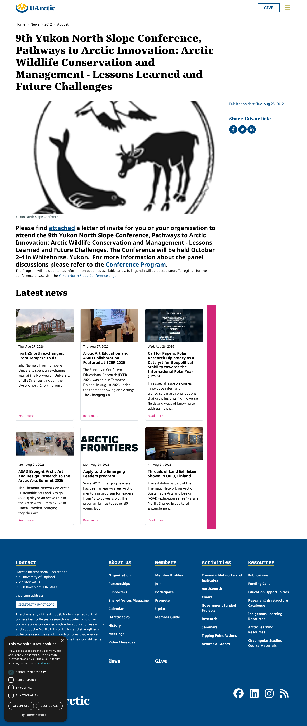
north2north (212, 588)
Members (165, 562)
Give (268, 7)
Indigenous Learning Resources (265, 616)
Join (158, 583)
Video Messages (122, 642)
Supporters (118, 592)
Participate (164, 592)
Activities (216, 562)
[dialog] (35, 679)
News (34, 24)
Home (20, 24)
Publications (258, 575)
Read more (26, 416)
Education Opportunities (268, 592)
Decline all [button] (49, 706)
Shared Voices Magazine (129, 600)
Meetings (116, 633)
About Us (120, 562)
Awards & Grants (216, 644)
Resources (261, 562)
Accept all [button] (21, 706)
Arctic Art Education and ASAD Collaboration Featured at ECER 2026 (105, 358)
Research (209, 618)
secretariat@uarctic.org (36, 604)
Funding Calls (259, 583)
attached (62, 228)
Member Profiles (169, 575)
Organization (120, 575)
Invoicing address (30, 595)
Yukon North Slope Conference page (88, 275)
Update (161, 608)
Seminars (209, 627)
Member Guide (167, 617)
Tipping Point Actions (219, 635)
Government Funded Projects (219, 608)
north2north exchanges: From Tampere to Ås (41, 355)
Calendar (116, 608)
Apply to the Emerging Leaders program (104, 473)
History (115, 625)
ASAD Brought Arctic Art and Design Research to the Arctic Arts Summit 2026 (44, 476)
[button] (35, 715)
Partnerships (119, 583)
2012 (48, 24)
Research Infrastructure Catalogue (268, 603)
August (63, 24)
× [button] (62, 640)
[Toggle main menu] (287, 7)
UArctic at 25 (119, 617)
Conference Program (136, 264)
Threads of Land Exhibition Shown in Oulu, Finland (173, 473)
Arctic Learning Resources (260, 629)
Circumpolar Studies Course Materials (265, 643)
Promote (162, 600)
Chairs (207, 597)
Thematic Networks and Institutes (222, 578)
